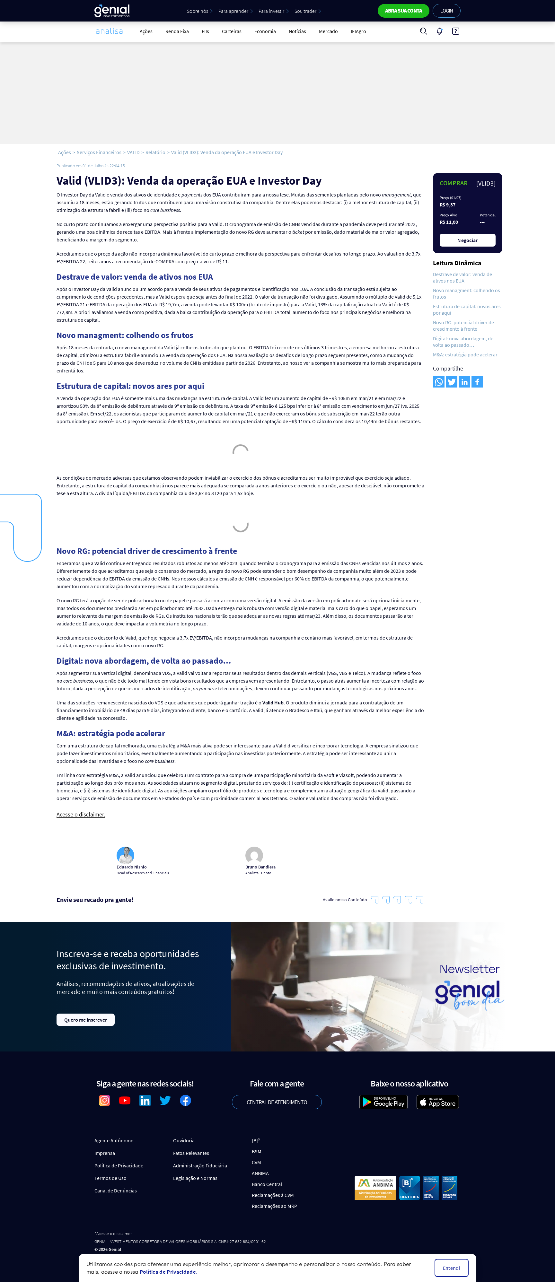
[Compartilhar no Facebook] (477, 382)
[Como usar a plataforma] (456, 31)
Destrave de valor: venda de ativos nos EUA (462, 277)
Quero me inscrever (85, 1019)
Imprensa (104, 1153)
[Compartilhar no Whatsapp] (439, 382)
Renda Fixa (177, 31)
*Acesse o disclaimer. (113, 1233)
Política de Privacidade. (169, 1271)
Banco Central (267, 1184)
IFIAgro (358, 31)
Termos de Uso (110, 1178)
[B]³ (256, 1140)
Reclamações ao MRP (274, 1206)
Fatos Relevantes (191, 1153)
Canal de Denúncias (115, 1190)
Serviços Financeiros (99, 152)
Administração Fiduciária (200, 1165)
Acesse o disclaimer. (81, 815)
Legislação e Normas (195, 1178)
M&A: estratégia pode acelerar (465, 354)
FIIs (205, 31)
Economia (265, 31)
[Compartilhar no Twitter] (451, 382)
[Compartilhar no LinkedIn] (464, 382)
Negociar (467, 240)
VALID (133, 152)
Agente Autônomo (114, 1140)
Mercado (328, 31)
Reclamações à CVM (273, 1195)
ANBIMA (260, 1173)
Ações (146, 31)
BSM (256, 1151)
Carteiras (232, 31)
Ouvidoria (184, 1140)
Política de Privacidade (118, 1165)
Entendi (451, 1268)
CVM (256, 1162)
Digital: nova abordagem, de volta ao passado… (463, 341)
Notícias (297, 31)
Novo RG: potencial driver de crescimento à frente (463, 325)
